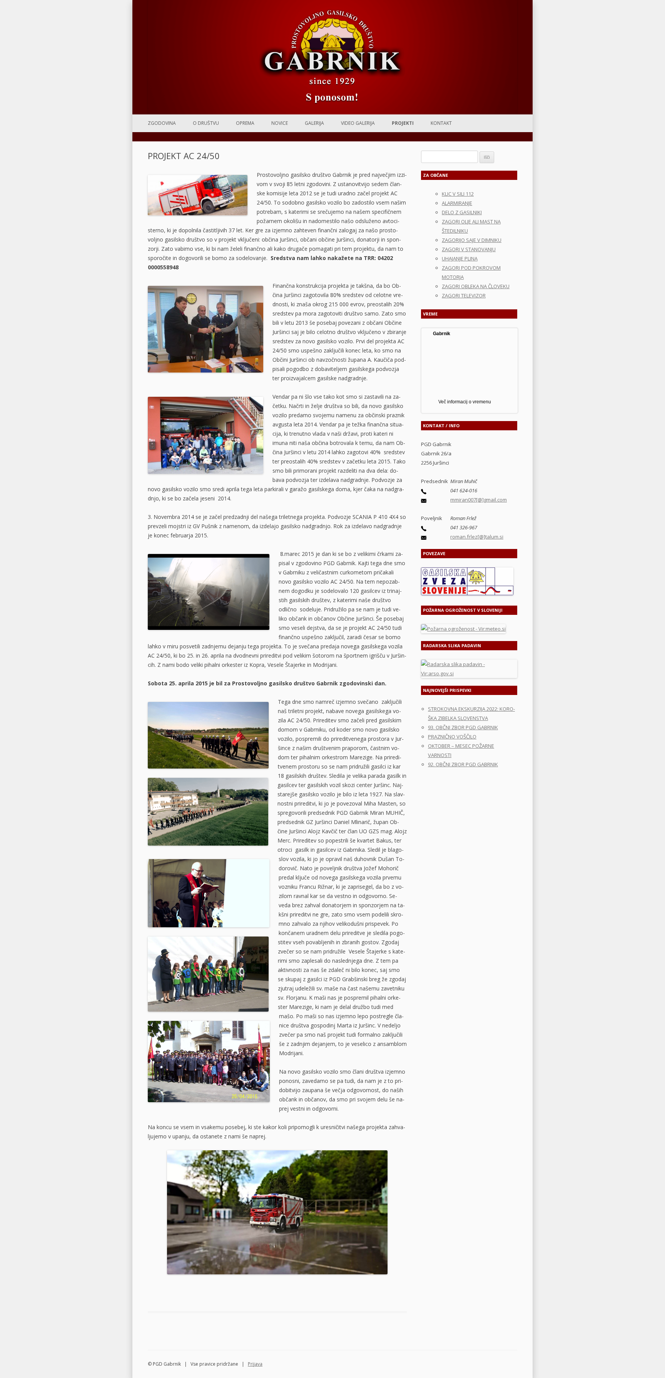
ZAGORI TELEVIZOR (464, 295)
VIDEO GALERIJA (358, 123)
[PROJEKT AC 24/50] (277, 1212)
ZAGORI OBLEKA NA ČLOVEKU (476, 286)
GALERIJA (314, 123)
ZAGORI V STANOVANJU (469, 249)
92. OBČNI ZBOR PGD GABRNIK (463, 764)
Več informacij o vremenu (464, 401)
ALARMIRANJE (457, 203)
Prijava (255, 1364)
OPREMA (245, 123)
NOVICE (279, 123)
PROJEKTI (403, 123)
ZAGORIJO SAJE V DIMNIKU (471, 240)
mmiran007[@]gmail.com (478, 499)
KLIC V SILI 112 (458, 193)
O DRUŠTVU (206, 123)
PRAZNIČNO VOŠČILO (452, 736)
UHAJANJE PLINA (460, 258)
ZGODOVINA (162, 123)
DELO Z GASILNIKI (462, 212)
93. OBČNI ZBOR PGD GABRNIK (463, 727)
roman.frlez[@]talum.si (476, 536)
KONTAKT (441, 123)
